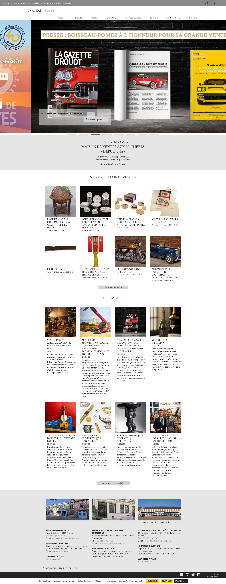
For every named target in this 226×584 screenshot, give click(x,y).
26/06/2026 (121, 354)
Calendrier (154, 18)
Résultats (94, 18)
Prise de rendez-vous (173, 18)
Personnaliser (181, 581)
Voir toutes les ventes (113, 287)
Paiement (193, 18)
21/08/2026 (51, 351)
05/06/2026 (155, 444)
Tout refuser (167, 581)
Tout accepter (152, 581)
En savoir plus (63, 119)
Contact (216, 574)
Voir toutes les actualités (113, 483)
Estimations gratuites (134, 18)
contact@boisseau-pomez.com (65, 538)
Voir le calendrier (53, 559)
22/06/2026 (155, 346)
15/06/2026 (86, 444)
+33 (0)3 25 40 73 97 (150, 538)
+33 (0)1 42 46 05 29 (104, 541)
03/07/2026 (86, 357)
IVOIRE (41, 10)
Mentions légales (213, 576)
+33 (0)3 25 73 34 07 (58, 535)
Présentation (63, 18)
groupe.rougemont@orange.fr (111, 543)
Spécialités (79, 18)
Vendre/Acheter (112, 18)
